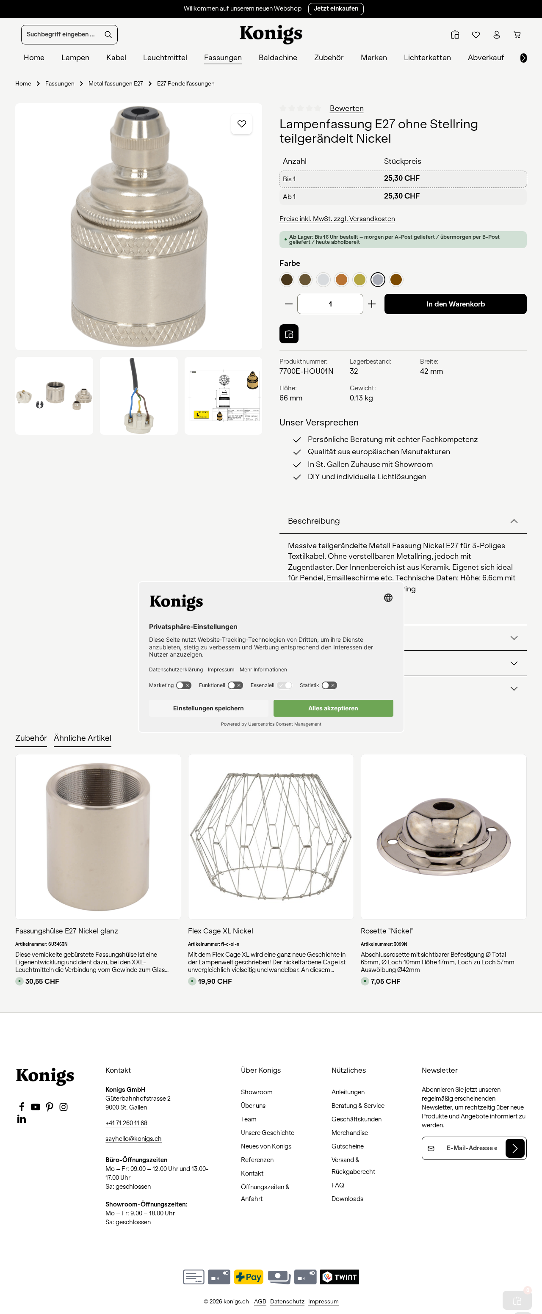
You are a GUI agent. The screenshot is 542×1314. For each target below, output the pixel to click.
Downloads (347, 1199)
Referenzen (257, 1160)
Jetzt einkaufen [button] (336, 9)
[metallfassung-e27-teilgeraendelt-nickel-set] (54, 396)
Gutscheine (348, 1146)
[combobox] (60, 34)
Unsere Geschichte (267, 1133)
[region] (139, 269)
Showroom (257, 1092)
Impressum (323, 1301)
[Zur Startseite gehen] (271, 35)
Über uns (253, 1106)
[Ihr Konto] (496, 34)
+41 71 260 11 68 (126, 1123)
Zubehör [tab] (31, 738)
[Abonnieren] (515, 1148)
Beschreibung (314, 521)
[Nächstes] (523, 58)
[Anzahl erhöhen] (372, 304)
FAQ (338, 1185)
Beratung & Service (358, 1106)
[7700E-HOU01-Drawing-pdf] (224, 396)
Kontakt (252, 1173)
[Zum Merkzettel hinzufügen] (241, 124)
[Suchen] (109, 34)
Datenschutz (287, 1301)
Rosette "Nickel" (387, 931)
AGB (260, 1301)
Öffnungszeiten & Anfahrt (265, 1193)
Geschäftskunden (357, 1119)
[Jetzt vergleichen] (455, 34)
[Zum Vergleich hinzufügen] (289, 333)
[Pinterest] (50, 1109)
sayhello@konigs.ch (133, 1139)
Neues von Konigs (266, 1146)
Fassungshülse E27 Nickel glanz (66, 931)
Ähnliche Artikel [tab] (82, 738)
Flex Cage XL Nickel (220, 931)
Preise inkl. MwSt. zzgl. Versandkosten (337, 219)
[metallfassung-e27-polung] (139, 396)
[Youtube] (36, 1109)
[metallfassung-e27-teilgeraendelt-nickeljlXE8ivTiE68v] (138, 226)
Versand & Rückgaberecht (353, 1166)
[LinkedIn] (21, 1121)
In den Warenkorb (455, 304)
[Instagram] (63, 1109)
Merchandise (350, 1133)
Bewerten (347, 108)
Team (249, 1119)
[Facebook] (22, 1109)
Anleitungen (348, 1092)
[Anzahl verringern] (288, 304)
